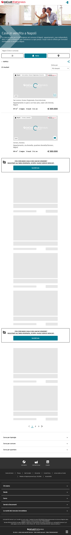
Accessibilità (48, 476)
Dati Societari (27, 473)
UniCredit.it (24, 465)
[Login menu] (67, 2)
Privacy (19, 473)
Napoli (5, 61)
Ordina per (54, 65)
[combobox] (60, 68)
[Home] (13, 2)
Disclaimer (37, 473)
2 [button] (35, 426)
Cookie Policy (47, 473)
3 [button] (38, 426)
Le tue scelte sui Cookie (60, 473)
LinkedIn (48, 465)
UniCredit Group (36, 465)
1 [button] (32, 426)
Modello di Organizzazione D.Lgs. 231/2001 (31, 476)
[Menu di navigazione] (67, 531)
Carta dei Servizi (9, 473)
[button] (68, 61)
